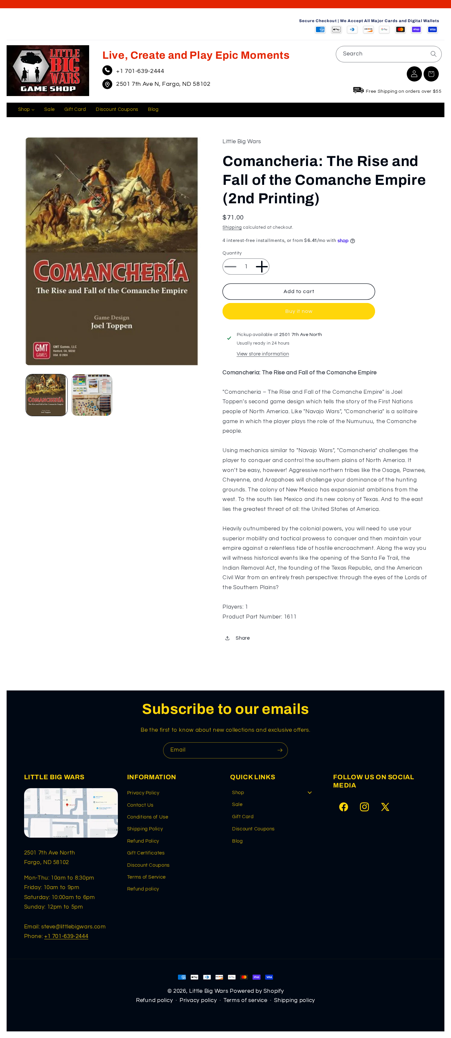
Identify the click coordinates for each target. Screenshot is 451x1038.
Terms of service (245, 1000)
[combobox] (388, 54)
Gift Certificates (146, 853)
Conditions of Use (147, 817)
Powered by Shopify (257, 991)
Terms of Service (146, 877)
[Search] (433, 53)
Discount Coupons (148, 865)
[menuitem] (26, 110)
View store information (263, 354)
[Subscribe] (280, 750)
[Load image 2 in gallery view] (92, 395)
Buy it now (299, 311)
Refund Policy (143, 841)
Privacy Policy (143, 792)
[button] (431, 74)
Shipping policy (294, 1000)
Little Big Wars (208, 991)
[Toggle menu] (309, 792)
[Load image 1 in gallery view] (46, 395)
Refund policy (143, 889)
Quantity (232, 253)
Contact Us (140, 805)
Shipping (232, 227)
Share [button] (243, 638)
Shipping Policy (145, 828)
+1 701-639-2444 (140, 71)
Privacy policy (198, 1000)
